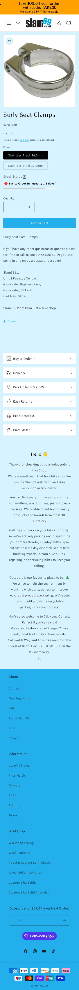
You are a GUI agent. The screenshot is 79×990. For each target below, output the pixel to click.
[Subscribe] (64, 920)
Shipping (24, 139)
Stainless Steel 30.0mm (28, 166)
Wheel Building (19, 853)
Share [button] (12, 321)
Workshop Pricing (21, 843)
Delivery (14, 785)
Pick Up (14, 795)
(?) (24, 176)
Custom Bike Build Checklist (29, 892)
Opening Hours (19, 698)
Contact (14, 688)
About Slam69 (19, 718)
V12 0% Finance (19, 766)
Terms (13, 815)
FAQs (12, 708)
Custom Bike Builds (22, 882)
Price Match (17, 775)
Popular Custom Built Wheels (30, 863)
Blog (12, 728)
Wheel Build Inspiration (25, 872)
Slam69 (44, 986)
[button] (9, 23)
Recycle (14, 738)
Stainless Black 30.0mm (25, 155)
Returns (14, 805)
